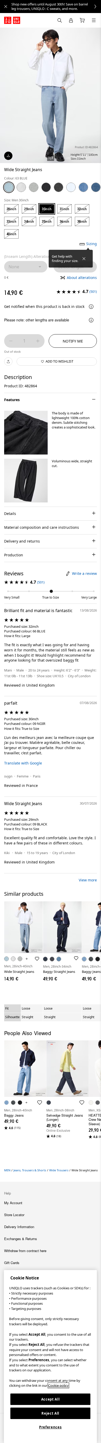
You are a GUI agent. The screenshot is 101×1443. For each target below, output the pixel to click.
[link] (56, 6)
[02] (33, 187)
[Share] (8, 361)
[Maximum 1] (38, 341)
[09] (58, 187)
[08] (46, 187)
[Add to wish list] (37, 959)
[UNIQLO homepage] (12, 20)
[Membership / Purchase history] (71, 20)
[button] (26, 433)
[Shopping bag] (82, 20)
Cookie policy (58, 1385)
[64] (83, 187)
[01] (21, 187)
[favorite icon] (39, 1102)
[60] (71, 187)
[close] (5, 6)
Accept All (50, 1399)
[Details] (91, 306)
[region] (50, 1356)
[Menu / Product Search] (93, 20)
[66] (95, 187)
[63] (8, 187)
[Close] (84, 258)
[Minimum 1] (11, 341)
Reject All (50, 1413)
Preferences (50, 1427)
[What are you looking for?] (59, 20)
